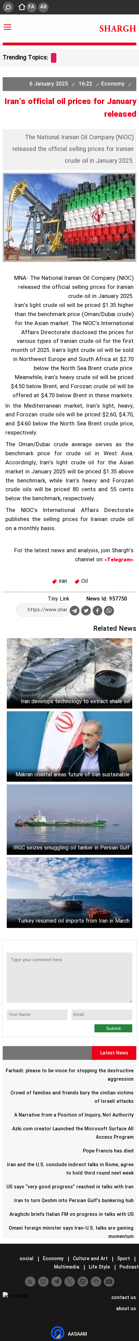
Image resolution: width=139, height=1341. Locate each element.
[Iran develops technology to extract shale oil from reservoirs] (69, 673)
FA (31, 7)
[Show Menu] (7, 23)
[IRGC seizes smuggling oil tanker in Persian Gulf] (69, 819)
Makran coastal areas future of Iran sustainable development (73, 775)
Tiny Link (59, 599)
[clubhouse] (96, 1282)
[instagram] (43, 1282)
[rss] (30, 1282)
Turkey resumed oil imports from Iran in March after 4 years (74, 921)
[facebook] (97, 611)
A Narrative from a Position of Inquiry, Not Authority (74, 1115)
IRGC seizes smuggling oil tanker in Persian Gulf (71, 848)
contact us (123, 1297)
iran (62, 581)
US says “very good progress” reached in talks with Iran (70, 1187)
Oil (84, 581)
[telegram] (75, 612)
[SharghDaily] (117, 28)
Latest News (114, 1053)
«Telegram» (119, 560)
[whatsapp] (109, 611)
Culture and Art (90, 1258)
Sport (123, 1258)
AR (43, 7)
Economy (113, 84)
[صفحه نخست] (20, 7)
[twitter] (86, 611)
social (26, 1258)
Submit (113, 1028)
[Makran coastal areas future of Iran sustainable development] (69, 746)
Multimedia (67, 1267)
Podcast (128, 1267)
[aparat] (83, 1282)
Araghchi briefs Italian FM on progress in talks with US (71, 1214)
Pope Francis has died (108, 1151)
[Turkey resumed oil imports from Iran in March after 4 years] (69, 893)
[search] (8, 7)
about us (125, 1308)
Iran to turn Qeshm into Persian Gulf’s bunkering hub (74, 1200)
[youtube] (109, 1282)
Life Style (99, 1267)
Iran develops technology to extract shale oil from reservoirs (75, 702)
